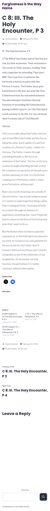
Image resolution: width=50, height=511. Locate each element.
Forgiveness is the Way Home (22, 6)
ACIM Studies (11, 43)
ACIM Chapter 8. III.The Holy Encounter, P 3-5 (12, 316)
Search (25, 490)
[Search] (43, 497)
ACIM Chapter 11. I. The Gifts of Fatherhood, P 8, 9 (11, 329)
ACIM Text (22, 43)
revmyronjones (11, 39)
